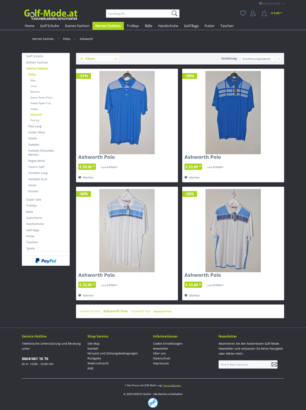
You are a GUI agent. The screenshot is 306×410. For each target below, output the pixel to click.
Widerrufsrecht (98, 363)
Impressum (161, 363)
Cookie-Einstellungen (167, 343)
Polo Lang (35, 126)
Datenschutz (161, 358)
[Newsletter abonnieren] (274, 364)
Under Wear (36, 132)
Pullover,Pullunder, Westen (41, 153)
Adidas (34, 109)
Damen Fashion (37, 62)
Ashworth (36, 114)
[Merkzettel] (243, 13)
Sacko (32, 185)
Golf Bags (32, 230)
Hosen (32, 138)
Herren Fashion (37, 68)
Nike (33, 80)
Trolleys (31, 205)
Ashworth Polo (96, 157)
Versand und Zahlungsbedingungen (112, 353)
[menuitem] (142, 13)
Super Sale (33, 199)
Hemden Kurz (37, 179)
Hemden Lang (38, 173)
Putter (30, 236)
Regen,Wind (36, 161)
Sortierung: (229, 58)
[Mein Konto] (254, 13)
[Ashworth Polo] (127, 112)
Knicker (33, 191)
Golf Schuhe (34, 56)
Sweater (34, 145)
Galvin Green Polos (41, 97)
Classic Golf (36, 167)
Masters (35, 91)
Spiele (30, 248)
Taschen (32, 242)
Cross (33, 86)
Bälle (29, 212)
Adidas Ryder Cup (40, 103)
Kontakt (92, 348)
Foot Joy (34, 120)
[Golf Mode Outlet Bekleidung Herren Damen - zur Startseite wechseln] (50, 14)
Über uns (159, 353)
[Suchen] (175, 13)
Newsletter (160, 348)
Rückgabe (94, 358)
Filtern (90, 59)
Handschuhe (35, 224)
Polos (32, 74)
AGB (90, 368)
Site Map (93, 343)
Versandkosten (172, 385)
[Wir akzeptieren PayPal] (45, 260)
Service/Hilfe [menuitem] (271, 3)
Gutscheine (34, 218)
